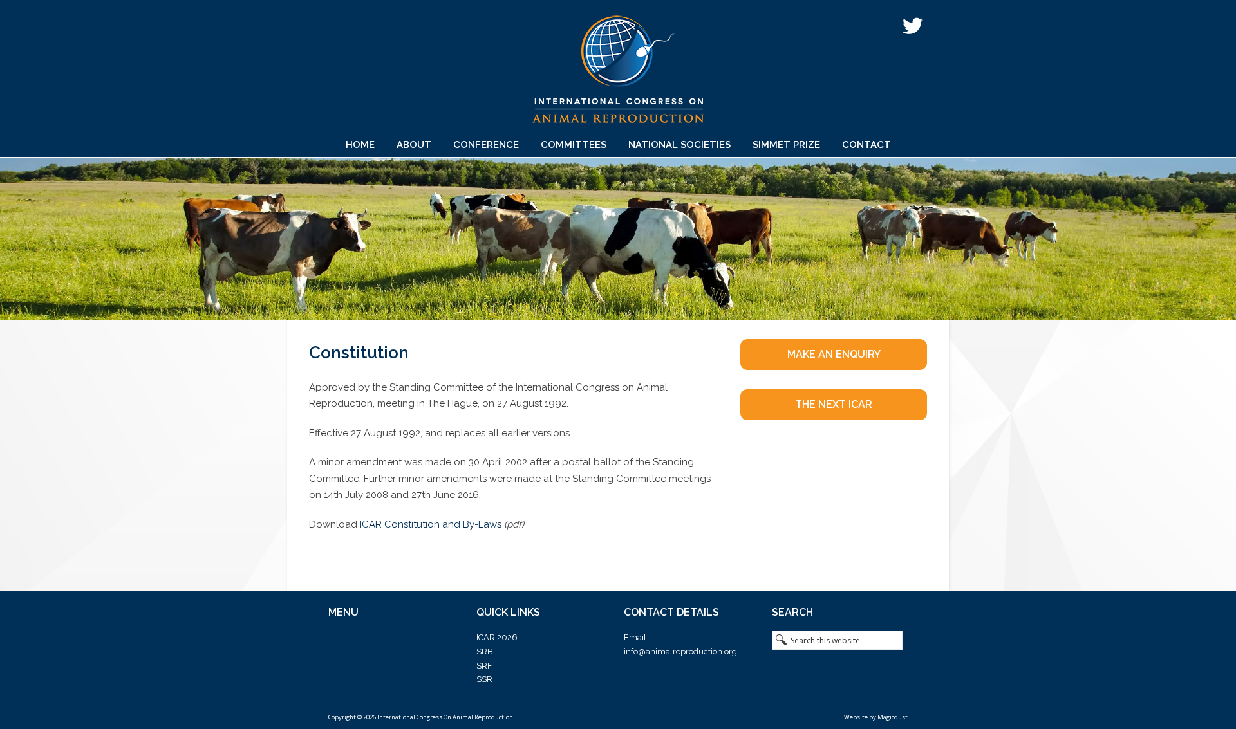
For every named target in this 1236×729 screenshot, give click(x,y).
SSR (484, 679)
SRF (484, 665)
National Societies (679, 145)
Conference (486, 145)
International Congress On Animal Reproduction (618, 73)
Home (360, 145)
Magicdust (892, 717)
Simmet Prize (786, 145)
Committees (573, 145)
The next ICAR (833, 404)
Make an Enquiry (834, 354)
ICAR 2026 (497, 637)
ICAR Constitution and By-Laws (430, 524)
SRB (484, 651)
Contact (866, 145)
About (414, 145)
